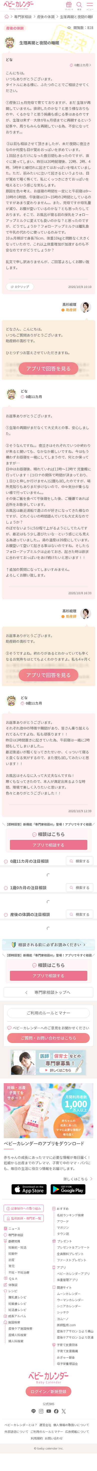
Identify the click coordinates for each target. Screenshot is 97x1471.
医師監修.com (66, 1325)
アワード (63, 1221)
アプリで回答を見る (48, 368)
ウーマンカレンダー (70, 1300)
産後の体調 (45, 16)
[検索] (79, 6)
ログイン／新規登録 (48, 1391)
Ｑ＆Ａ (13, 1278)
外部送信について (16, 1431)
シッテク (63, 1312)
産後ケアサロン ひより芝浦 (73, 1337)
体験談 (12, 1285)
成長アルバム (17, 1316)
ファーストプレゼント (72, 1260)
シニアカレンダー (69, 1306)
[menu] (90, 6)
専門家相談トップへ (52, 992)
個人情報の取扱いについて (71, 1425)
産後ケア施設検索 (20, 1328)
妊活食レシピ (17, 1310)
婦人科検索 (15, 1341)
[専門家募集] (48, 1062)
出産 (11, 1259)
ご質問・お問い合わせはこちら (48, 1038)
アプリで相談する (48, 845)
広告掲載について (77, 1431)
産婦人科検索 (17, 1335)
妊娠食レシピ (17, 1303)
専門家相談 (23, 16)
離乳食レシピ (17, 1297)
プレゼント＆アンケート (73, 1247)
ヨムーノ (63, 1319)
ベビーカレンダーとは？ (20, 1425)
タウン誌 (63, 1233)
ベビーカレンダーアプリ (73, 1273)
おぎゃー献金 (66, 1357)
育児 (11, 1266)
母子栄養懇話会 (67, 1363)
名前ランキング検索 (70, 1215)
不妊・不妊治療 (18, 1272)
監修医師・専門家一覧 (26, 1218)
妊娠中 (12, 1253)
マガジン (63, 1227)
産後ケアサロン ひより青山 (73, 1331)
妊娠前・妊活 (17, 1247)
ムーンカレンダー (69, 1293)
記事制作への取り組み (26, 1208)
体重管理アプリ (67, 1280)
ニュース (14, 1228)
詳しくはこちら (75, 1178)
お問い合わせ (54, 1438)
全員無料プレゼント (70, 1254)
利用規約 (37, 1438)
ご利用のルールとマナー (48, 1013)
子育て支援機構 (67, 1351)
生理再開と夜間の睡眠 (77, 16)
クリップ (22, 286)
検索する (83, 860)
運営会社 (45, 1425)
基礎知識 (14, 1241)
